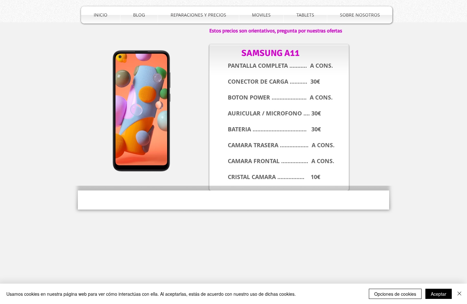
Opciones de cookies (395, 294)
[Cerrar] (459, 294)
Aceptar (438, 294)
